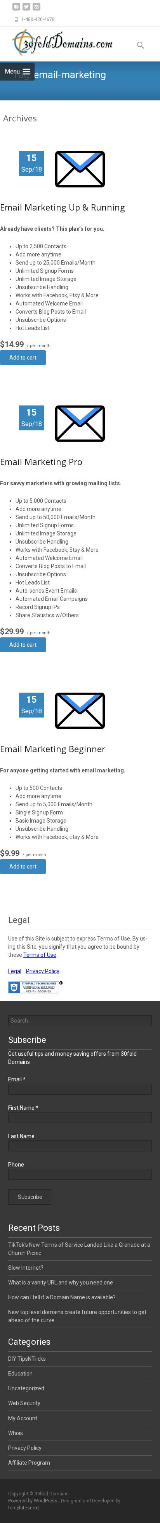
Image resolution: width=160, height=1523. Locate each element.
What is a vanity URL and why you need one (60, 1282)
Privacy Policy (42, 971)
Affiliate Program (29, 1463)
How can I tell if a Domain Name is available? (62, 1297)
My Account (22, 1418)
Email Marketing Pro (41, 461)
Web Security (24, 1403)
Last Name (21, 1136)
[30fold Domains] (60, 42)
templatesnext (23, 1508)
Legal (14, 971)
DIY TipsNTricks (27, 1359)
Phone (16, 1165)
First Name (23, 1108)
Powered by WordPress (33, 1501)
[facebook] (16, 9)
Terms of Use (39, 955)
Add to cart (23, 357)
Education (20, 1373)
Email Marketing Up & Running (62, 207)
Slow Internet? (25, 1268)
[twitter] (26, 9)
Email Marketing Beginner (52, 748)
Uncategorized (26, 1388)
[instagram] (36, 9)
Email (17, 1079)
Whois (15, 1433)
